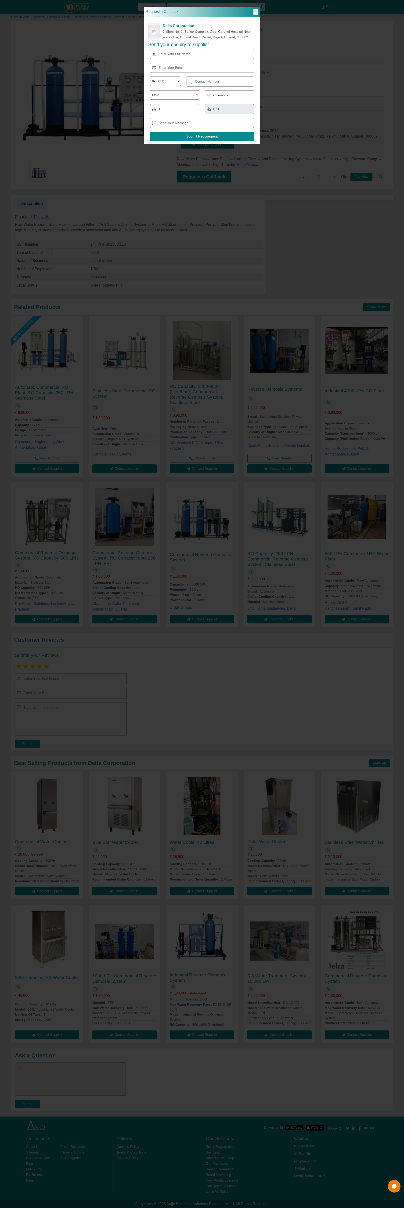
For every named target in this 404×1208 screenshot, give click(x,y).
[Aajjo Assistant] (394, 1186)
